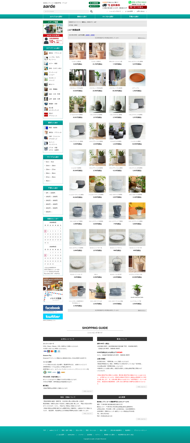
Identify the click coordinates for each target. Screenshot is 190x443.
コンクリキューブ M (135, 301)
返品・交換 (103, 430)
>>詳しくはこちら (87, 391)
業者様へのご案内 (109, 434)
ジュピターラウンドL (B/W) (76, 194)
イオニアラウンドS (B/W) (135, 114)
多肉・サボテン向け (55, 68)
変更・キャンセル (91, 430)
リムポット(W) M (76, 61)
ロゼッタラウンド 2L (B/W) (135, 61)
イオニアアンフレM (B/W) (96, 168)
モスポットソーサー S (76, 274)
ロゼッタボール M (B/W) (135, 194)
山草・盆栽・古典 (54, 99)
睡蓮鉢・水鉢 (53, 103)
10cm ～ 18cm (51, 165)
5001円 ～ (49, 212)
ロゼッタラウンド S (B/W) (76, 248)
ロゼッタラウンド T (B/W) (116, 221)
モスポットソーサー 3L (96, 248)
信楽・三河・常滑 (54, 94)
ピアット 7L (135, 88)
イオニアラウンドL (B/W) (76, 141)
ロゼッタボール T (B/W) (76, 221)
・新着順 (92, 35)
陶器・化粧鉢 (53, 127)
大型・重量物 (53, 89)
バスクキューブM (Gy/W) (96, 88)
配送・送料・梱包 (67, 430)
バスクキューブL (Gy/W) (115, 88)
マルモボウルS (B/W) (115, 141)
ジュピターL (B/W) (136, 141)
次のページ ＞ (141, 38)
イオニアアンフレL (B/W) (116, 168)
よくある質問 (129, 11)
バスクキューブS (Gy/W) (76, 88)
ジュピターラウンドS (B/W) (96, 194)
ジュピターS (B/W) (76, 168)
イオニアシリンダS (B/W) (135, 168)
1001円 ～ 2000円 (51, 196)
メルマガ (80, 434)
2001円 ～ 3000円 (51, 200)
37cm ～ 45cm (51, 177)
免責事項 (127, 430)
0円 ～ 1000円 (50, 193)
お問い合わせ (140, 11)
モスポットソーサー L (116, 248)
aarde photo (71, 434)
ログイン (98, 434)
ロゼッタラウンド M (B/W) (96, 221)
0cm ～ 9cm (50, 162)
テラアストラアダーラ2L (135, 274)
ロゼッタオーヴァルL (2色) (116, 301)
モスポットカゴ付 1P (115, 274)
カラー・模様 (53, 63)
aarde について (53, 430)
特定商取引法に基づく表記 (126, 434)
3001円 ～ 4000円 (51, 204)
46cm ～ (48, 181)
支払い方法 (79, 430)
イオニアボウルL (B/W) (116, 114)
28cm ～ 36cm (51, 173)
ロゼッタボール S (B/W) (115, 194)
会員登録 (89, 434)
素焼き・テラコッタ (55, 53)
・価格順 (87, 35)
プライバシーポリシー (140, 430)
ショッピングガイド (115, 11)
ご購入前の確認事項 (116, 430)
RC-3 (96, 274)
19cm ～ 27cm (51, 169)
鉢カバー (52, 84)
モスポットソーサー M (136, 248)
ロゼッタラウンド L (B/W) (135, 221)
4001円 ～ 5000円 (51, 208)
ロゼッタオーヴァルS (96, 301)
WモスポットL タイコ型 (115, 61)
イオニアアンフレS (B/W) (96, 141)
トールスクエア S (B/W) (76, 114)
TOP (44, 430)
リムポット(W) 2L (96, 61)
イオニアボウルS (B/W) (96, 114)
